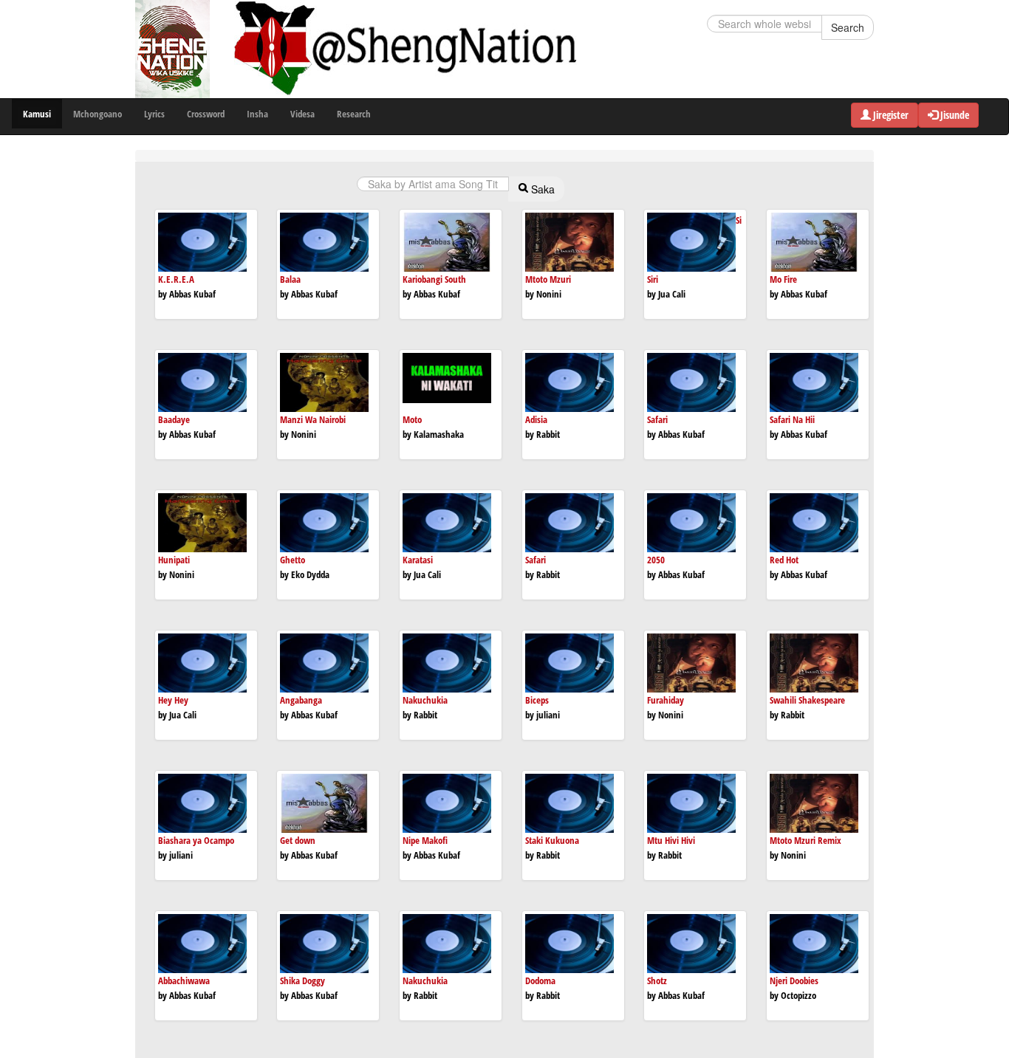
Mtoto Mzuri (548, 279)
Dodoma (540, 980)
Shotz (657, 980)
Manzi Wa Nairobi (313, 419)
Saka (541, 189)
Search (847, 27)
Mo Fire (783, 279)
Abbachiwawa (184, 980)
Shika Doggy (302, 980)
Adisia (536, 419)
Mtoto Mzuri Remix (805, 840)
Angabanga (301, 700)
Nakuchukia (425, 700)
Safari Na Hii (792, 419)
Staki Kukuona (552, 840)
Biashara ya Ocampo (196, 840)
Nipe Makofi (425, 840)
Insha (257, 113)
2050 (656, 559)
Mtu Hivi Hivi (671, 840)
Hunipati (174, 559)
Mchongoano (97, 113)
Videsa (302, 113)
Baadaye (174, 419)
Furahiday (665, 700)
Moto (412, 419)
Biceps (537, 700)
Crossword (206, 113)
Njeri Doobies (794, 980)
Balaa (290, 279)
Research (354, 113)
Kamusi (37, 113)
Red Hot (784, 559)
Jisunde (953, 115)
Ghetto (292, 559)
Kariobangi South (434, 279)
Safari (657, 419)
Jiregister (890, 115)
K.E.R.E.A (176, 279)
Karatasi (418, 559)
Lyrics (154, 113)
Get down (297, 840)
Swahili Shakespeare (807, 700)
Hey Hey (173, 700)
